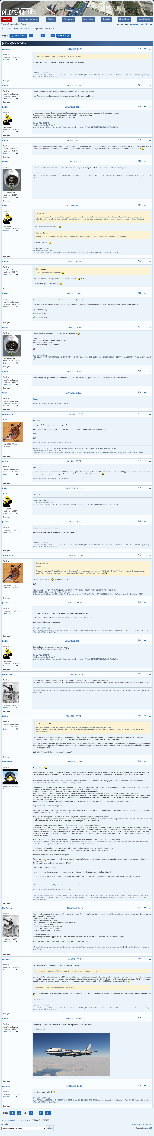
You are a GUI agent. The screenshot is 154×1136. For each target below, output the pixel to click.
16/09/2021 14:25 (73, 393)
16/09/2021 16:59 (72, 488)
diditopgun (7, 762)
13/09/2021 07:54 (73, 294)
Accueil (6, 19)
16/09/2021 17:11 (74, 522)
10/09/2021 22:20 (72, 107)
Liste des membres (29, 19)
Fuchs (5, 162)
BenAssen (7, 674)
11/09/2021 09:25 (73, 162)
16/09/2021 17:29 (75, 556)
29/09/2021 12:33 (74, 1086)
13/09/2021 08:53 (73, 328)
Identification (144, 19)
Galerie (106, 19)
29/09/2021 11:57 (73, 1019)
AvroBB (149, 1128)
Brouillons (124, 19)
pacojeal (6, 49)
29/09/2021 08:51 (74, 959)
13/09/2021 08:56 (73, 372)
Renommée (7, 60)
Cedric (5, 85)
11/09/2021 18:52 (73, 262)
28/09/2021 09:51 (73, 716)
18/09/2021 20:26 (72, 641)
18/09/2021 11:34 (74, 603)
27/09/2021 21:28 (75, 674)
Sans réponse (146, 24)
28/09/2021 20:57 (75, 762)
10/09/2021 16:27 (74, 49)
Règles (51, 19)
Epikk (4, 107)
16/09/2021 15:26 (75, 414)
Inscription (88, 19)
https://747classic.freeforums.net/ (66, 885)
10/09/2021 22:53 (73, 140)
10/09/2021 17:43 (73, 86)
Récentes (134, 24)
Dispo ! (35, 399)
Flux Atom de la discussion (142, 1125)
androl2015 (7, 414)
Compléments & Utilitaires (22, 28)
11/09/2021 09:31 (72, 206)
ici (44, 1029)
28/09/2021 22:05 (75, 908)
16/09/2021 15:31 (73, 461)
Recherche (69, 19)
